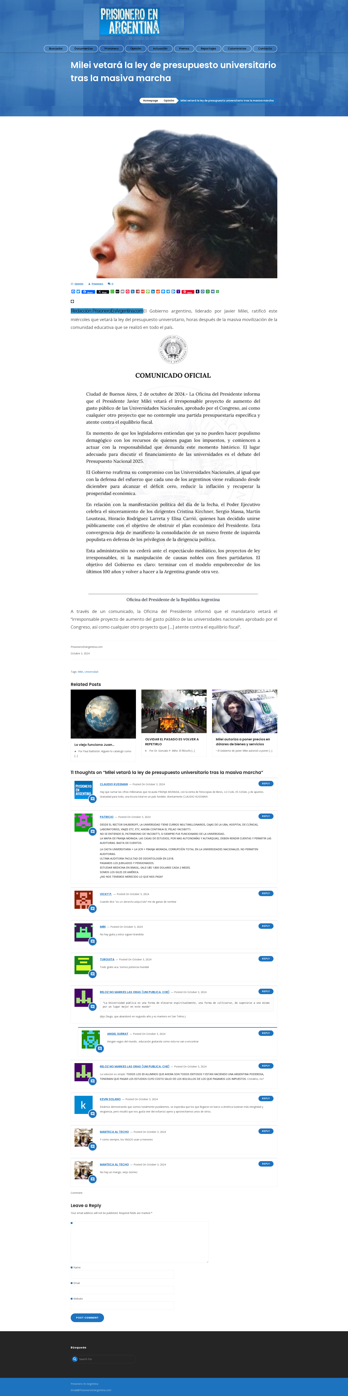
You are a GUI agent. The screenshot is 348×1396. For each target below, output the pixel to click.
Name (77, 1267)
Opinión (169, 100)
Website (78, 1298)
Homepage (150, 100)
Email (76, 1283)
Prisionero (97, 283)
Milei (80, 671)
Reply (266, 783)
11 (112, 283)
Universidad (91, 671)
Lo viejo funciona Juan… (94, 744)
